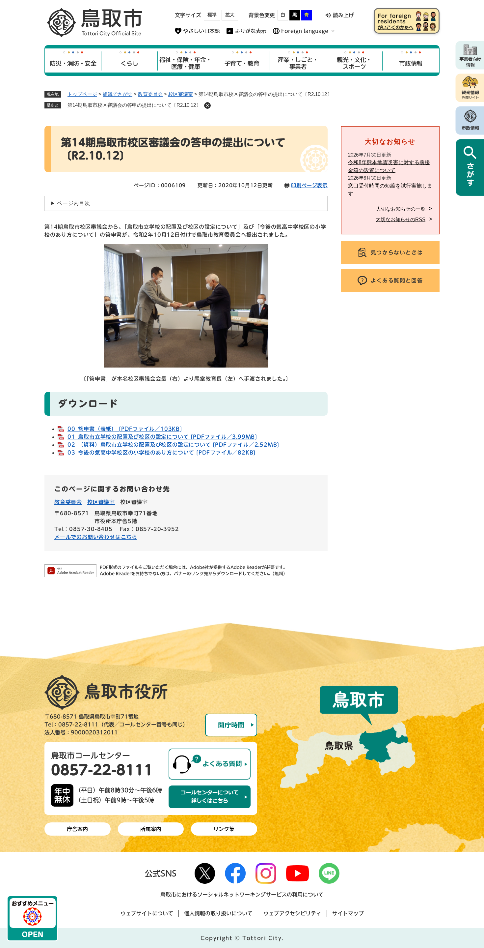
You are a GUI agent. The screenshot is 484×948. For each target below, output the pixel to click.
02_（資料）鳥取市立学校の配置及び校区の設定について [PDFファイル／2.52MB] (173, 444)
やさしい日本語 (201, 31)
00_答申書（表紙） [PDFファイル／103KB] (124, 428)
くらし (129, 63)
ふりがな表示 (250, 31)
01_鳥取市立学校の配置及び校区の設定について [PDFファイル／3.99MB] (162, 436)
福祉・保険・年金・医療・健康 (185, 63)
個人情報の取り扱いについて (218, 913)
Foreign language (304, 31)
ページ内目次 (73, 203)
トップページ (82, 94)
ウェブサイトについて (147, 913)
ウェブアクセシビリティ (292, 913)
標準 (212, 15)
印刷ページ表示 (309, 185)
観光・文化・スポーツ (354, 63)
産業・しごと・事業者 (298, 63)
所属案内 (150, 829)
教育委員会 (150, 94)
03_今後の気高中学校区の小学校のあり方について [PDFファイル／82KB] (161, 452)
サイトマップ (348, 913)
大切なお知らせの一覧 (400, 209)
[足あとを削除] (207, 105)
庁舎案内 (77, 829)
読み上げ (343, 15)
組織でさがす (117, 94)
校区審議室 (180, 94)
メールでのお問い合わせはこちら (95, 537)
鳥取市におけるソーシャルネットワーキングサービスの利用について (242, 894)
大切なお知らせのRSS (400, 219)
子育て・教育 (242, 63)
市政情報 (410, 63)
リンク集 (223, 829)
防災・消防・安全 (73, 63)
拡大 (229, 15)
